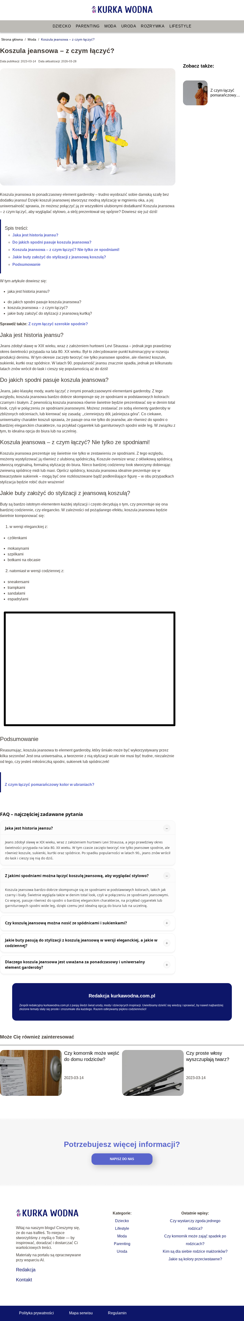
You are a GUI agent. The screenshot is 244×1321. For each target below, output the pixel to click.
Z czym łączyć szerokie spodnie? (58, 324)
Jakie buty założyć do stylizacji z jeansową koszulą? (59, 257)
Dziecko (62, 26)
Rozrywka (153, 26)
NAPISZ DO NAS (122, 1159)
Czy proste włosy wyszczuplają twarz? (207, 1056)
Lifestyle (180, 26)
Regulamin (117, 1313)
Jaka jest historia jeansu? (35, 235)
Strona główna (12, 39)
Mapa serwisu (81, 1313)
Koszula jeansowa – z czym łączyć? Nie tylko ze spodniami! (65, 250)
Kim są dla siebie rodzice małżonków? (195, 1251)
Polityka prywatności (36, 1313)
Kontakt (24, 1279)
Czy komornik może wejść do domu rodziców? (91, 1056)
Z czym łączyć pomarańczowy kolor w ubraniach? (49, 785)
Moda (110, 26)
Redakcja (26, 1269)
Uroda (128, 26)
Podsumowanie (26, 264)
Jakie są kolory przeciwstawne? (195, 1259)
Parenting (88, 26)
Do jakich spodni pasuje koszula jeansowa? (52, 242)
